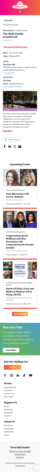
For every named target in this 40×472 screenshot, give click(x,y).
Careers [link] (6, 435)
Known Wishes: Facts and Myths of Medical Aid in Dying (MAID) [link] (20, 291)
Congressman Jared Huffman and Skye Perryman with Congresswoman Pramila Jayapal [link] (20, 241)
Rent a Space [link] (8, 397)
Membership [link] (8, 410)
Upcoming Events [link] (10, 387)
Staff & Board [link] (8, 432)
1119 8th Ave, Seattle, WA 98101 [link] (20, 451)
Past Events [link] (8, 390)
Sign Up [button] (13, 367)
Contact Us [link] (20, 457)
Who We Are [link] (8, 425)
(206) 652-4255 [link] (20, 454)
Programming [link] (8, 429)
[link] (20, 5)
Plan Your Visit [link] (9, 394)
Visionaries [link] (8, 416)
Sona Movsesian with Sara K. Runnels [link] (17, 195)
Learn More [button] (11, 350)
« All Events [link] (8, 20)
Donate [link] (6, 406)
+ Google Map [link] (8, 73)
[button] (20, 11)
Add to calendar (14, 140)
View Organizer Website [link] (12, 86)
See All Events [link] (20, 314)
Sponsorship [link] (8, 413)
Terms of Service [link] (20, 466)
